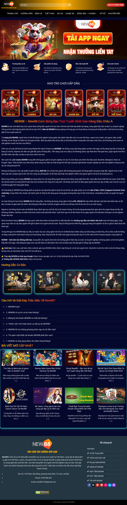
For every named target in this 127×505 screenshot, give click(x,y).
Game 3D (70, 13)
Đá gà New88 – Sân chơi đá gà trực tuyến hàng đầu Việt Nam (79, 369)
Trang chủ (12, 13)
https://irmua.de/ (35, 259)
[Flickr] (106, 485)
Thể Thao (50, 13)
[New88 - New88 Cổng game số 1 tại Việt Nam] (8, 5)
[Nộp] (69, 5)
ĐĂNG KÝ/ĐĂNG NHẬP (116, 5)
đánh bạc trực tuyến (24, 126)
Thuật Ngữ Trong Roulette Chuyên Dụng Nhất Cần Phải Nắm (79, 408)
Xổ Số (103, 13)
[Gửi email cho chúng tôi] (93, 485)
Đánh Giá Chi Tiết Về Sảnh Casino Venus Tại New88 (16, 407)
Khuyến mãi (114, 13)
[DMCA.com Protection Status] (42, 492)
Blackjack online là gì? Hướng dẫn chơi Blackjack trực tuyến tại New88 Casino (111, 408)
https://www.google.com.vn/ (45, 256)
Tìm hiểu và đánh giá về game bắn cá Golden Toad (16, 369)
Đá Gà (60, 13)
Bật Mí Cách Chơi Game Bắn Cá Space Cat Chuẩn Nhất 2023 (111, 369)
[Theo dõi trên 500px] (110, 485)
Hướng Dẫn (26, 13)
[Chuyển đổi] (3, 307)
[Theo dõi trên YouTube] (101, 485)
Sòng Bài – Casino (86, 13)
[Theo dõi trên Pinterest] (97, 485)
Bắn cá (38, 13)
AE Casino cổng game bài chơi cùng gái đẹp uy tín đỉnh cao (48, 407)
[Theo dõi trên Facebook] (89, 485)
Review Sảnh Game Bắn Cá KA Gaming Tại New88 (47, 369)
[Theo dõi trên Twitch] (114, 485)
